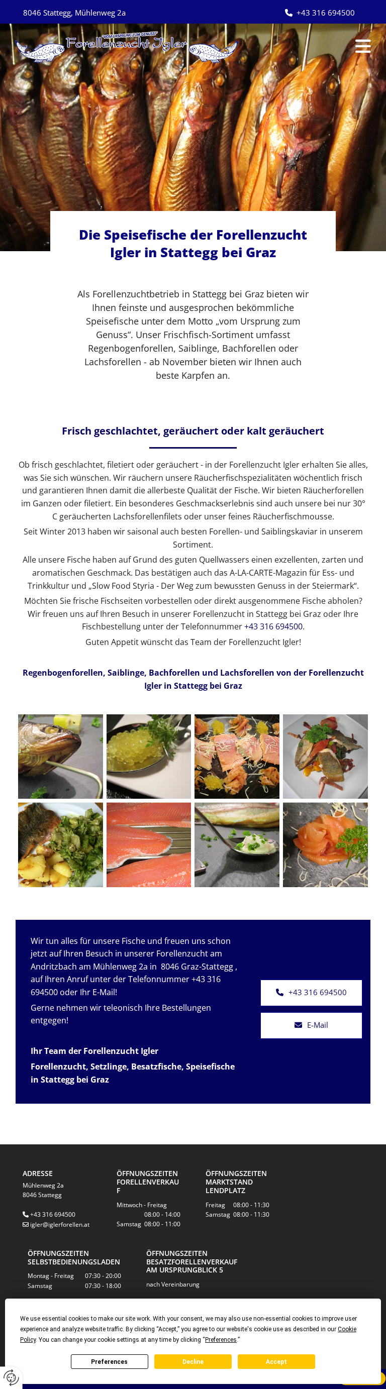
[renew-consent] (11, 1377)
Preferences (109, 1361)
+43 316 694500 (273, 626)
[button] (321, 47)
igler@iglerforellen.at (59, 1224)
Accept (276, 1361)
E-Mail (103, 992)
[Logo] (128, 47)
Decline (193, 1361)
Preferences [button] (221, 1339)
